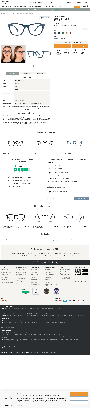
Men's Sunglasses (9, 332)
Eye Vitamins (29, 346)
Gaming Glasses (44, 255)
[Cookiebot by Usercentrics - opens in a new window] (8, 405)
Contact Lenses (6, 6)
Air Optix (30, 313)
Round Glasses (23, 322)
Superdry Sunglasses (51, 339)
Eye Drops (8, 346)
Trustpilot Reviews (4, 269)
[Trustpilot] (26, 293)
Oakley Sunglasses (41, 339)
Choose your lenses (62, 46)
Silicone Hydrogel (46, 311)
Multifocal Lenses (21, 310)
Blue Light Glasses (21, 253)
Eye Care (54, 6)
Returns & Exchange (83, 54)
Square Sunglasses (62, 336)
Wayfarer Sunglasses (27, 336)
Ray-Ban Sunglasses (23, 339)
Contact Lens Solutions (35, 284)
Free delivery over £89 (12, 9)
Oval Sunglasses (44, 336)
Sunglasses (23, 6)
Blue (16, 86)
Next (54, 198)
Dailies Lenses (16, 313)
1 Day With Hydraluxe (72, 315)
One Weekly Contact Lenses (30, 308)
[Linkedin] (48, 262)
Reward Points (18, 280)
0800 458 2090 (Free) (66, 269)
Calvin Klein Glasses (5, 327)
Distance (17, 103)
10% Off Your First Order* (20, 269)
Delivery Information (49, 270)
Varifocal (22, 103)
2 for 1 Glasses (33, 275)
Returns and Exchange (49, 274)
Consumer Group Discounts (21, 278)
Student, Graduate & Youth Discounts (21, 275)
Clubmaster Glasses (62, 322)
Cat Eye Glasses (26, 255)
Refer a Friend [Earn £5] (20, 282)
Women (17, 83)
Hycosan (7, 347)
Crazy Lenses (30, 311)
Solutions (47, 6)
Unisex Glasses (24, 320)
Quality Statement (4, 277)
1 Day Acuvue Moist (44, 315)
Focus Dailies (36, 313)
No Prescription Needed (5, 275)
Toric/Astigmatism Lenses (12, 310)
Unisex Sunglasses (27, 332)
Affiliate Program (52, 352)
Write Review (81, 198)
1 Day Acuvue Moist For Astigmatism (56, 315)
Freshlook (26, 313)
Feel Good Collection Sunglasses (11, 339)
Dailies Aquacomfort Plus (35, 315)
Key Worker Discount (20, 276)
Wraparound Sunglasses (72, 336)
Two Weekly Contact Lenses (42, 308)
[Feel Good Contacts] (5, 2)
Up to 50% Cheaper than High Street (7, 283)
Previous (49, 198)
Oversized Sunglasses (55, 334)
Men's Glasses (17, 255)
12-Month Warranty (78, 9)
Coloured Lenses (29, 310)
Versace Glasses (63, 255)
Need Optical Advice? (84, 2)
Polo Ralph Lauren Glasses (46, 325)
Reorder (77, 6)
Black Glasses (58, 253)
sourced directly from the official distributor (28, 106)
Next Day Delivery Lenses (22, 311)
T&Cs (32, 352)
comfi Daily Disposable (11, 315)
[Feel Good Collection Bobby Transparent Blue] (74, 136)
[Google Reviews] (35, 294)
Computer (30, 103)
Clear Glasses (50, 253)
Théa (11, 347)
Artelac (26, 347)
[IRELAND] (6, 301)
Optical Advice (48, 277)
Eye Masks (23, 346)
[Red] (70, 33)
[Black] (59, 33)
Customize (78, 398)
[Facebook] (33, 262)
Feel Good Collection (20, 80)
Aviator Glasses (9, 322)
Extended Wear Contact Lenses (54, 308)
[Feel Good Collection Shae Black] (45, 136)
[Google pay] (85, 274)
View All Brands (47, 313)
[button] (2, 219)
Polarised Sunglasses (19, 334)
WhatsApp (64, 271)
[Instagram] (41, 262)
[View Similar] (84, 16)
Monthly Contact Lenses (18, 308)
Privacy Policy (36, 352)
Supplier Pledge (4, 279)
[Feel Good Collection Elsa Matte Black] (15, 136)
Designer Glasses (67, 253)
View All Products (81, 315)
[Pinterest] (52, 262)
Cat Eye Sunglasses (18, 336)
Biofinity (21, 313)
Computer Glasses (19, 324)
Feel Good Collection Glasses (11, 325)
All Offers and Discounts (20, 283)
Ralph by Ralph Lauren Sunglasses (7, 340)
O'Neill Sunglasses (59, 339)
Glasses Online (11, 253)
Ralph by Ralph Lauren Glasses (69, 325)
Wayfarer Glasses (53, 322)
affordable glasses (45, 117)
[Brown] (67, 33)
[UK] (3, 301)
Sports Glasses (43, 324)
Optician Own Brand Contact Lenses (51, 285)
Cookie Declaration (44, 352)
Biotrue (41, 313)
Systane (18, 347)
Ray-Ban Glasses (31, 253)
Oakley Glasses (41, 253)
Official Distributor (4, 274)
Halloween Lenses (37, 311)
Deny (79, 402)
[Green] (63, 33)
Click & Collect (48, 272)
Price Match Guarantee (20, 270)
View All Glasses (82, 324)
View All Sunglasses (4, 337)
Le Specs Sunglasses (33, 339)
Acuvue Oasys (20, 315)
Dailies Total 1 (26, 315)
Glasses (15, 6)
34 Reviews (61, 20)
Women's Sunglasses (18, 332)
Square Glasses (53, 255)
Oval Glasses (30, 322)
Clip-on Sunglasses (46, 334)
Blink (14, 347)
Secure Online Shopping (6, 281)
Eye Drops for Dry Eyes (35, 282)
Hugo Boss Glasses (79, 325)
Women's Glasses (16, 320)
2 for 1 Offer (73, 25)
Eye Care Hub (48, 282)
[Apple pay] (85, 270)
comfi (6, 313)
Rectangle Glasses (45, 322)
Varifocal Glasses (78, 253)
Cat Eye (17, 92)
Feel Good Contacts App (6, 272)
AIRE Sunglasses (76, 339)
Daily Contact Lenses (9, 308)
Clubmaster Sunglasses (83, 336)
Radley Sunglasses (68, 339)
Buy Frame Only (79, 46)
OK (79, 394)
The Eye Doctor (32, 347)
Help (61, 6)
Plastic (16, 89)
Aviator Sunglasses (9, 336)
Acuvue (10, 313)
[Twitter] (37, 262)
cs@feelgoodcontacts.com (65, 274)
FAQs (46, 275)
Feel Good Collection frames (20, 119)
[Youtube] (45, 262)
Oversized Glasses (51, 324)
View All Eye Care (36, 346)
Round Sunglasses (36, 336)
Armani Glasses (72, 255)
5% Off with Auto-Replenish (21, 272)
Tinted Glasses (35, 255)
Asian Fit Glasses (74, 324)
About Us (47, 281)
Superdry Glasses (36, 325)
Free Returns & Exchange (34, 9)
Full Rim (16, 95)
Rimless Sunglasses (37, 334)
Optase (22, 347)
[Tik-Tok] (56, 262)
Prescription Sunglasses (35, 6)
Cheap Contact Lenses (12, 311)
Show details (20, 405)
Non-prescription (37, 103)
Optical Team (48, 279)
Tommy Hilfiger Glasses (57, 325)
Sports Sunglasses (28, 334)
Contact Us (47, 269)
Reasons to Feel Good (5, 270)
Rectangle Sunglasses (53, 336)
